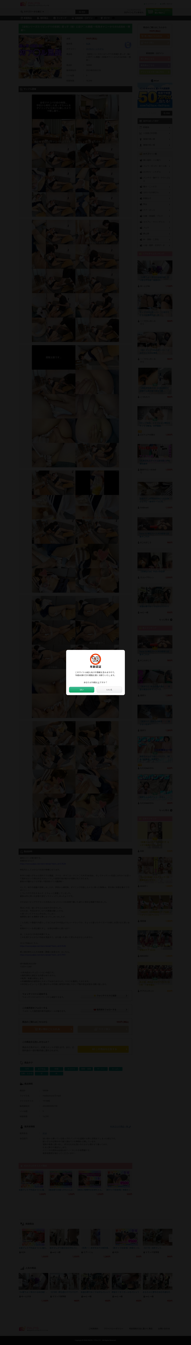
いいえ (109, 690)
